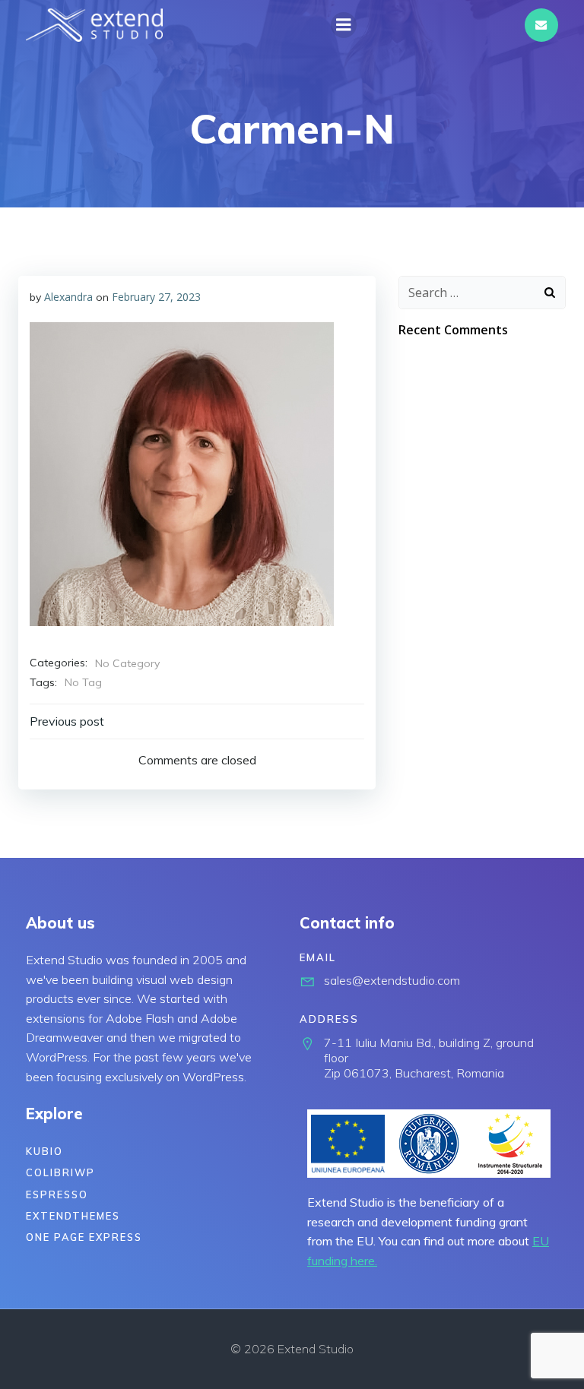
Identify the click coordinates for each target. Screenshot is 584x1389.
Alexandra (68, 297)
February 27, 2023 (156, 297)
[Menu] (344, 25)
